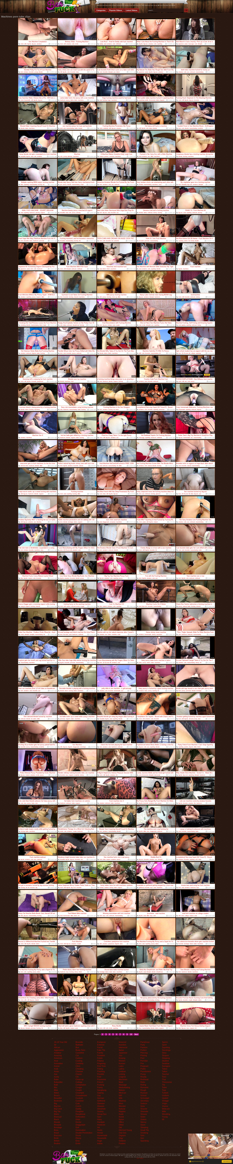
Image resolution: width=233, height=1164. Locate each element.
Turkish (165, 1093)
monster (32, 887)
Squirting (166, 1047)
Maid (121, 1082)
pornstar (41, 240)
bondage (70, 522)
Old (120, 1127)
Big (55, 1103)
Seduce (143, 1103)
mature (102, 156)
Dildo (78, 1119)
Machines (123, 1079)
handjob (32, 634)
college (193, 353)
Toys (164, 1090)
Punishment (145, 1071)
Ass (55, 1074)
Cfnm (78, 1066)
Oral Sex (122, 1133)
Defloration (80, 1117)
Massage (123, 1085)
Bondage (58, 1127)
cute (196, 44)
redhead (118, 44)
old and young (75, 606)
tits (80, 240)
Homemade (102, 1135)
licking (111, 887)
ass (114, 72)
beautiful (23, 156)
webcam (192, 72)
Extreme (100, 1045)
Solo (142, 1135)
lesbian (26, 72)
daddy (101, 44)
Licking (122, 1074)
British (56, 1141)
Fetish (100, 1058)
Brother (57, 1143)
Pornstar (144, 1061)
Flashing (101, 1071)
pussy (68, 100)
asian (186, 44)
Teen (164, 1077)
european (112, 522)
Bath (56, 1085)
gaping (183, 325)
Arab (56, 1069)
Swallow (165, 1063)
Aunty (56, 1077)
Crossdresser (81, 1095)
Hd (98, 1127)
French (100, 1082)
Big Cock (58, 1109)
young (36, 72)
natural (81, 465)
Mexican (122, 1093)
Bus (77, 1047)
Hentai (100, 1133)
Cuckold (79, 1098)
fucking (105, 100)
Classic (79, 1074)
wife (25, 44)
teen (22, 72)
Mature (122, 1090)
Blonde (57, 1122)
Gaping (100, 1093)
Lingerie (122, 1077)
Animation (58, 1063)
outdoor (106, 887)
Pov (142, 1063)
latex (121, 943)
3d (189, 240)
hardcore (62, 100)
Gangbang (101, 1090)
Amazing (58, 1055)
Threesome (167, 1082)
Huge (99, 1141)
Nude (121, 1114)
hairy (77, 72)
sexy (160, 184)
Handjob (101, 1122)
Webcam (166, 1109)
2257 (138, 1158)
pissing (38, 212)
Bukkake (79, 1045)
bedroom (80, 831)
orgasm (42, 212)
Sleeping (144, 1127)
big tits (29, 44)
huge (109, 100)
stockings (83, 747)
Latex (121, 1066)
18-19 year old (186, 353)
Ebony (78, 1138)
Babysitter (58, 1082)
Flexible (100, 1074)
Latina (121, 1069)
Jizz (120, 1055)
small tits (200, 128)
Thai (164, 1079)
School (143, 1095)
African (57, 1047)
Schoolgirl (144, 1098)
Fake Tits (101, 1050)
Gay (99, 1095)
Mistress (122, 1101)
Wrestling (166, 1114)
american (161, 409)
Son (142, 1138)
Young (165, 1117)
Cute (78, 1103)
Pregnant (144, 1066)
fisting (199, 325)
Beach (57, 1095)
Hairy (99, 1119)
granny (106, 156)
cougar (82, 606)
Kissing (122, 1058)
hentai (192, 240)
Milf (120, 1095)
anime (186, 240)
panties (186, 747)
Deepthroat (80, 1114)
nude (118, 634)
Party (142, 1045)
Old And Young (125, 1130)
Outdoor (122, 1141)
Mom (121, 1103)
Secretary (144, 1101)
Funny (100, 1087)
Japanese (123, 1053)
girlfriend (141, 887)
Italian (121, 1050)
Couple (79, 1090)
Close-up (79, 1079)
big (36, 887)
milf (65, 44)
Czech (78, 1106)
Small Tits (144, 1130)
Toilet (164, 1087)
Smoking (144, 1133)
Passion (143, 1047)
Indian (100, 1143)
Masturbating (124, 1087)
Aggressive (59, 1050)
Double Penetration (84, 1133)
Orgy (121, 1138)
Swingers (166, 1066)
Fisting (100, 1069)
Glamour (101, 1103)
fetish (108, 269)
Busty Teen (80, 1050)
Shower (143, 1114)
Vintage (165, 1101)
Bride (56, 1138)
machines (81, 100)
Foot (99, 1077)
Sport (164, 1045)
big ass (34, 44)
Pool (142, 1058)
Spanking (144, 1141)
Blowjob (57, 1125)
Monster (122, 1106)
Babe (56, 1079)
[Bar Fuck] (68, 7)
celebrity (105, 128)
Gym (99, 1117)
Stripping (166, 1058)
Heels (99, 1130)
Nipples (122, 1111)
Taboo (164, 1069)
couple (118, 325)
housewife (27, 100)
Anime (57, 1066)
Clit (77, 1077)
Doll (77, 1127)
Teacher (165, 1074)
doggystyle (106, 522)
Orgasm (122, 1135)
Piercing (144, 1053)
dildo (152, 156)
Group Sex (101, 1114)
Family (100, 1053)
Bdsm (56, 1093)
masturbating (199, 72)
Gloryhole (101, 1109)
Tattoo (164, 1071)
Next (136, 1034)
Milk (120, 1098)
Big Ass (57, 1106)
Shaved (143, 1109)
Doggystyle (80, 1125)
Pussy (143, 1074)
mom (22, 44)
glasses (158, 494)
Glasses (100, 1106)
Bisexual (58, 1117)
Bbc (55, 1087)
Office (121, 1122)
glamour (70, 156)
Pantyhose (145, 1042)
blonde (41, 72)
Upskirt (165, 1098)
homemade (181, 409)
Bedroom (58, 1101)
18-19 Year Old (60, 1042)
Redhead (144, 1079)
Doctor (78, 1122)
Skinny (143, 1122)
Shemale (144, 1111)
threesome (152, 100)
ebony (197, 662)
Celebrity (79, 1063)
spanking (141, 100)
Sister (142, 1117)
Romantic (144, 1087)
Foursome (101, 1079)
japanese (181, 44)
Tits (163, 1085)
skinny (155, 212)
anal (105, 44)
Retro (142, 1082)
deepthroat (76, 325)
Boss (56, 1130)
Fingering (101, 1063)
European (101, 1042)
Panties (122, 1143)
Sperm (165, 1042)
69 (163, 1119)
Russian (144, 1093)
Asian (56, 1071)
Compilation (81, 1085)
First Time (101, 1066)
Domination (81, 1130)
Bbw (56, 1090)
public (146, 100)
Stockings (166, 1050)
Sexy (142, 1106)
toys (72, 381)
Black (56, 1119)
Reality (143, 1077)
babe (75, 100)
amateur (39, 44)
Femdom (101, 1055)
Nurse (121, 1117)
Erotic (78, 1143)
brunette (31, 72)
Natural (122, 1109)
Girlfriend (101, 1101)
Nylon (121, 1119)
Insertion (122, 1045)
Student (165, 1061)
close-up (114, 297)
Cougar (79, 1087)
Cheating (79, 1069)
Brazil (56, 1133)
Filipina (100, 1061)
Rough (143, 1090)
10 (131, 1034)
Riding (143, 1085)
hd (43, 184)
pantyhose (40, 381)
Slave (142, 1125)
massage (191, 44)
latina (72, 100)
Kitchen (122, 1061)
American (58, 1058)
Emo (78, 1141)
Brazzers (58, 1135)
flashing (39, 522)
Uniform (165, 1095)
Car (77, 1055)
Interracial (123, 1047)
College (79, 1082)
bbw (22, 184)
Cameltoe (80, 1053)
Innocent (122, 1042)
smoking (23, 325)
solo (73, 44)
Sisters (143, 1119)
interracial (157, 775)
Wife (164, 1111)
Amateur (57, 1053)
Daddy (78, 1109)
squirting (159, 44)
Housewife (101, 1138)
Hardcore (101, 1125)
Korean (122, 1063)
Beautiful (58, 1098)
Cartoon (79, 1058)
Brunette (79, 1042)
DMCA (141, 1158)
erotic (76, 44)
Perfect (143, 1050)
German (100, 1098)
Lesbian (122, 1071)
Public (143, 1069)
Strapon (165, 1055)
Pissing (143, 1055)
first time (25, 465)
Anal (56, 1061)
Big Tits (57, 1111)
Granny (100, 1111)
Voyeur (165, 1106)
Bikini (56, 1114)
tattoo (34, 719)
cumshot (111, 156)
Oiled (121, 1125)
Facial (100, 1047)
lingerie (162, 100)
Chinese (79, 1071)
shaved (76, 297)
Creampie (80, 1093)
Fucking (100, 1085)
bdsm (118, 72)
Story (164, 1053)
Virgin (164, 1103)
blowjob (200, 44)
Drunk (78, 1135)
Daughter (80, 1111)
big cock (189, 184)
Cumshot (79, 1101)
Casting (79, 1061)
